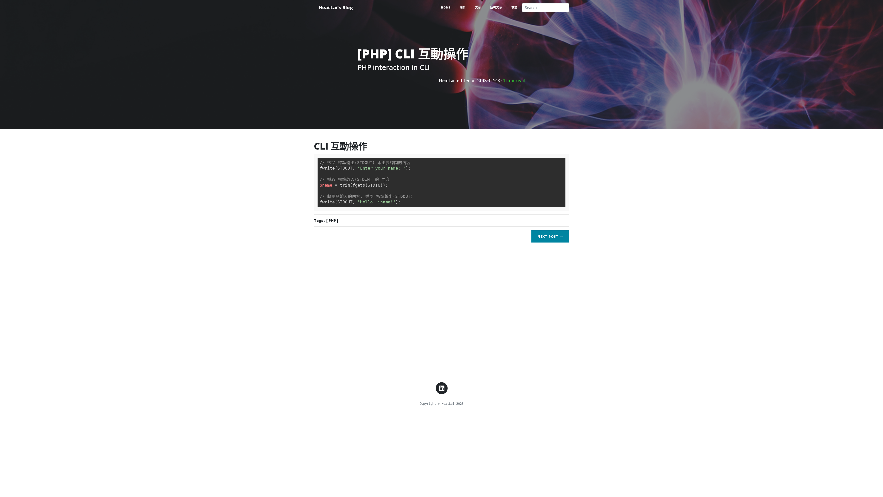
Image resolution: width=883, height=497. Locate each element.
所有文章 (496, 7)
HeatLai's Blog (335, 7)
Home (446, 7)
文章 (478, 7)
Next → (550, 236)
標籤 (514, 7)
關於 (463, 7)
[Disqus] (441, 303)
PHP (332, 220)
